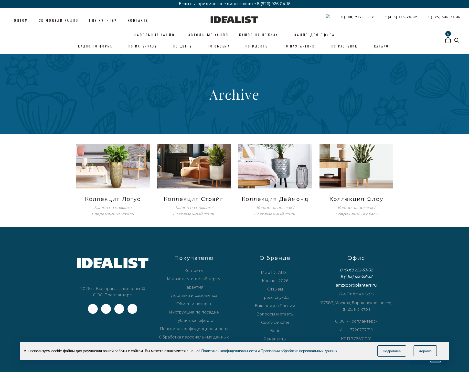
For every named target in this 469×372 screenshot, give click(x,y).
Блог (275, 330)
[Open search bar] (456, 40)
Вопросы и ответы (275, 314)
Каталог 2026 (275, 281)
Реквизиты (275, 339)
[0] (448, 41)
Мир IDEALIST (275, 272)
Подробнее (392, 351)
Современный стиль (113, 214)
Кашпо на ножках (111, 207)
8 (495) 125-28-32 (356, 276)
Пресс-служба (275, 297)
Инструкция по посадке (194, 312)
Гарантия (193, 287)
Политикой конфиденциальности (229, 351)
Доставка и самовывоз (194, 295)
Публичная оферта (194, 320)
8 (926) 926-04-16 (273, 3)
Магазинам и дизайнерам (194, 279)
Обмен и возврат (193, 304)
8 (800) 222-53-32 (356, 270)
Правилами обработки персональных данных (299, 351)
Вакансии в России (275, 305)
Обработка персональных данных (194, 337)
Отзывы (275, 289)
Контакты (193, 270)
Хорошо (425, 351)
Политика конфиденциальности (194, 328)
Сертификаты (275, 322)
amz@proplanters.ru (356, 285)
